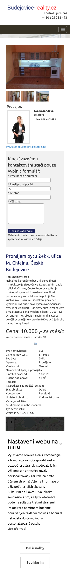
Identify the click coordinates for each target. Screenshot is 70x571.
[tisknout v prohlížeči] (36, 344)
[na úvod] (32, 7)
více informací (17, 528)
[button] (11, 422)
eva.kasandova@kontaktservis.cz (26, 146)
